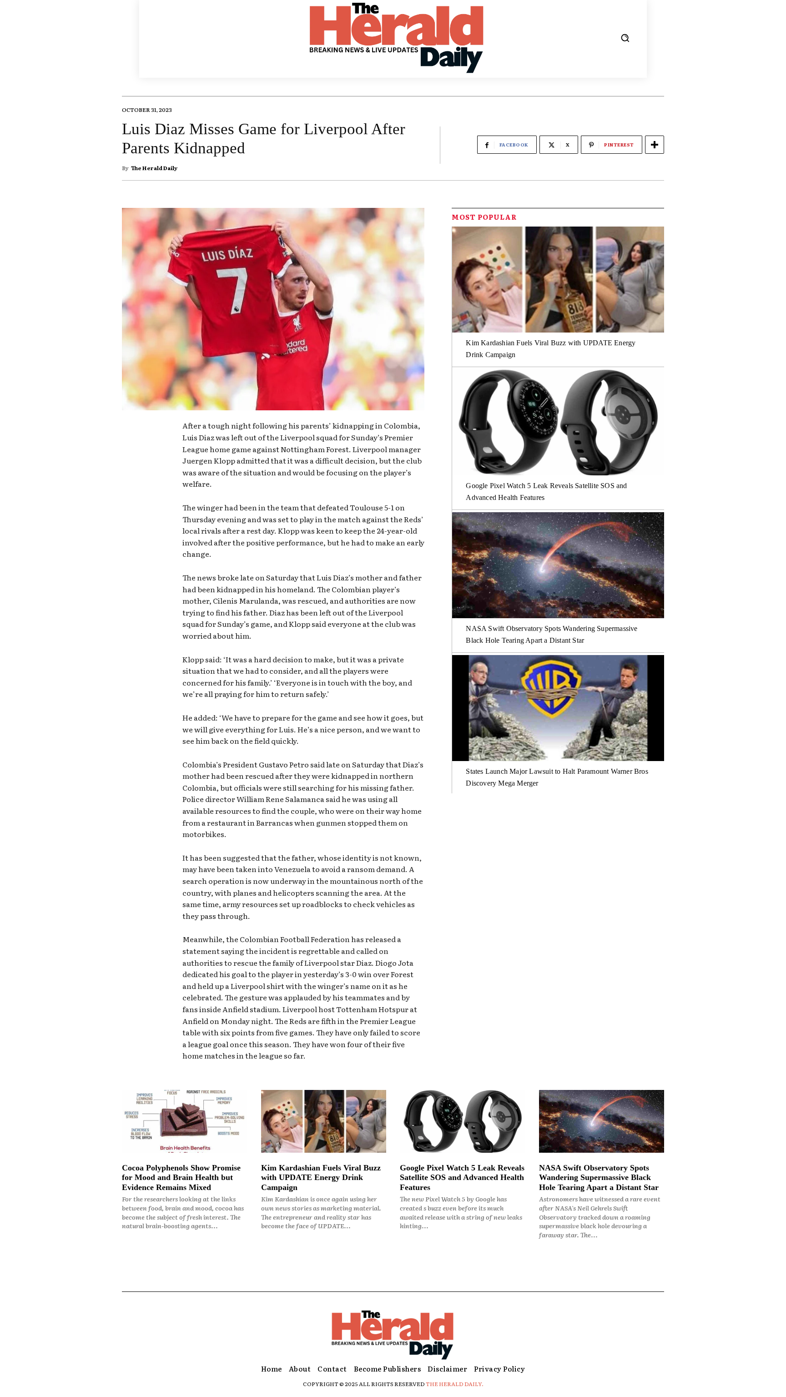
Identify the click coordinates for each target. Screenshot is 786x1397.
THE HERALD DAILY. (455, 1384)
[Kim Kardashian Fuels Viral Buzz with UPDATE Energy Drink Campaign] (558, 280)
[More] (654, 145)
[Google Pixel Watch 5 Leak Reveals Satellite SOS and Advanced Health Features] (558, 422)
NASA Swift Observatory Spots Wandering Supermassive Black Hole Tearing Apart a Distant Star (599, 1177)
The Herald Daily (154, 168)
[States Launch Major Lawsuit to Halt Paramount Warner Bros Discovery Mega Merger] (558, 708)
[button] (625, 38)
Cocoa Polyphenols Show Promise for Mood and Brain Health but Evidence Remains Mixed (181, 1177)
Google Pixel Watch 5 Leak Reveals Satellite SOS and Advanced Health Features (462, 1177)
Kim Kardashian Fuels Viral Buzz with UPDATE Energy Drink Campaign (321, 1177)
